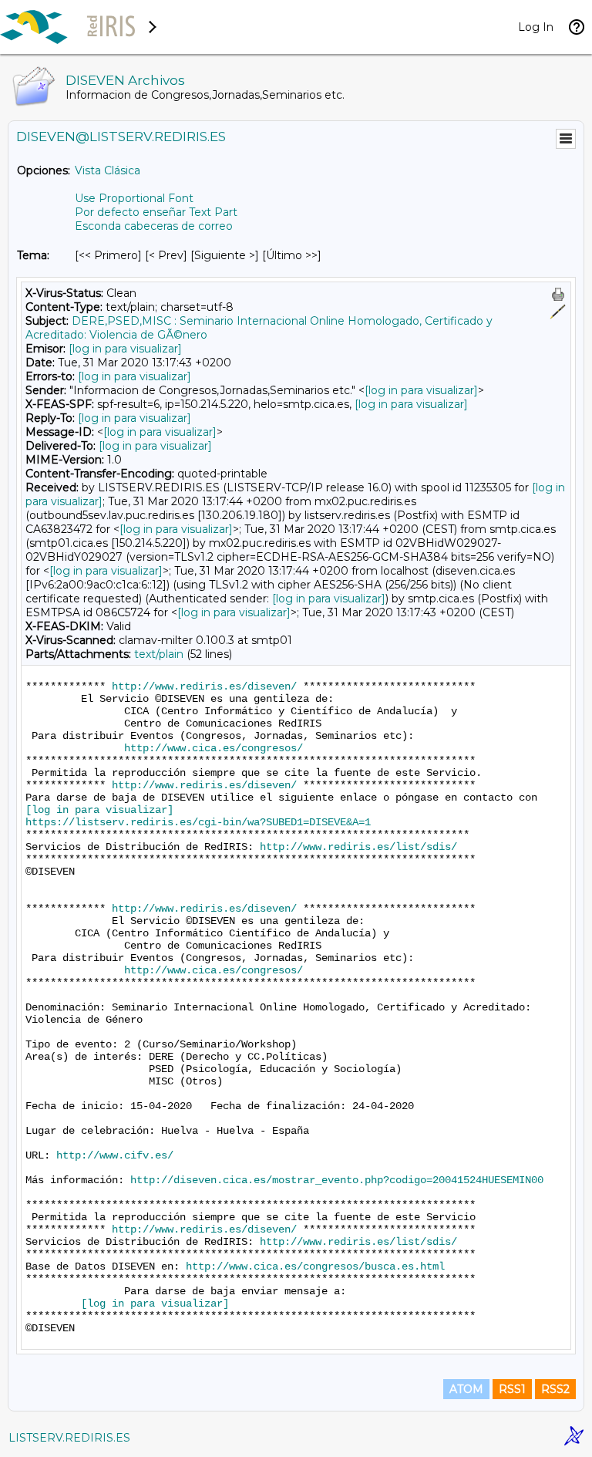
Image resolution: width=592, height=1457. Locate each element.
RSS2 (555, 1389)
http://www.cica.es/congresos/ (213, 748)
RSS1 (512, 1389)
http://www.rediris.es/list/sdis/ (358, 847)
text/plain (158, 654)
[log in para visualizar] (125, 349)
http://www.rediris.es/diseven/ (204, 686)
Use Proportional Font (134, 198)
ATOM (466, 1389)
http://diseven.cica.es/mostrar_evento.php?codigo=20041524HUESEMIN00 (336, 1180)
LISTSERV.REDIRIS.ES (69, 1438)
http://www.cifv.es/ (114, 1155)
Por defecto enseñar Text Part (156, 212)
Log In (535, 27)
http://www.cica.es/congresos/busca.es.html (315, 1266)
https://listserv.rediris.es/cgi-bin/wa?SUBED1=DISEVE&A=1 (198, 822)
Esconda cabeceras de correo (154, 226)
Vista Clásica (107, 170)
